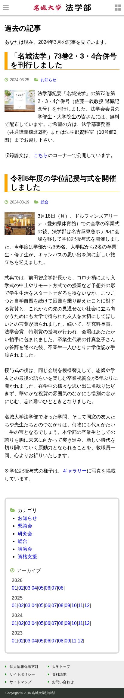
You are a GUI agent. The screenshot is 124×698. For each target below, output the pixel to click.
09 (67, 605)
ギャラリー (75, 470)
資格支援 (27, 556)
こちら (40, 155)
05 (41, 588)
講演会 (25, 549)
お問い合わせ (62, 682)
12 (87, 605)
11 (80, 605)
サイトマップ (20, 682)
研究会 (25, 533)
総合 (44, 202)
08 (61, 588)
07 (54, 588)
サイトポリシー (22, 674)
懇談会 (25, 525)
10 (74, 605)
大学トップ (61, 666)
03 (27, 588)
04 (34, 588)
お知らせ (48, 80)
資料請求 (59, 674)
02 (21, 588)
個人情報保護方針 (24, 666)
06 (47, 588)
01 (14, 588)
